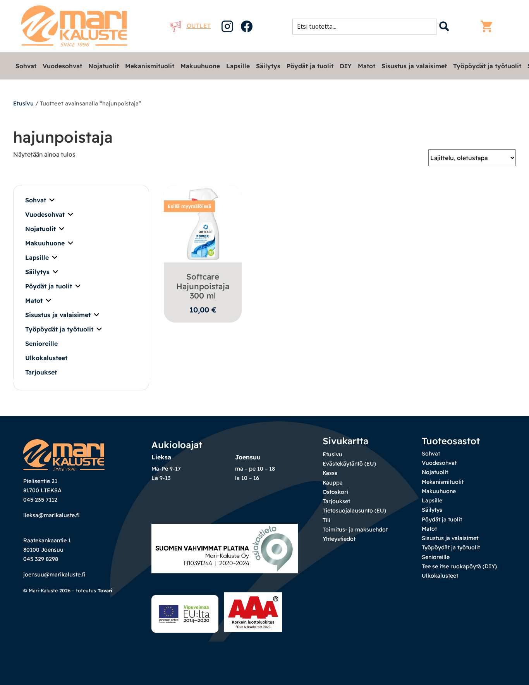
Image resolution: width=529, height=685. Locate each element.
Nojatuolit (103, 66)
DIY (346, 66)
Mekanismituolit (149, 66)
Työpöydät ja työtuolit (487, 66)
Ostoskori (335, 491)
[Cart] (488, 26)
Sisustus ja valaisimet (414, 66)
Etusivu (23, 103)
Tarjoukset (41, 372)
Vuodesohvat (62, 66)
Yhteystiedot (339, 538)
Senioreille (41, 343)
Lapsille (238, 66)
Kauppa (333, 482)
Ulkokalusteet (46, 358)
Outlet (199, 25)
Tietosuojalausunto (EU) (354, 510)
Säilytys (268, 66)
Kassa (330, 472)
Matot (366, 66)
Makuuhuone (200, 66)
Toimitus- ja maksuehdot (355, 529)
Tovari (105, 591)
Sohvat (25, 66)
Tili (326, 520)
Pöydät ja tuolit (310, 66)
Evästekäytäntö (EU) (349, 463)
